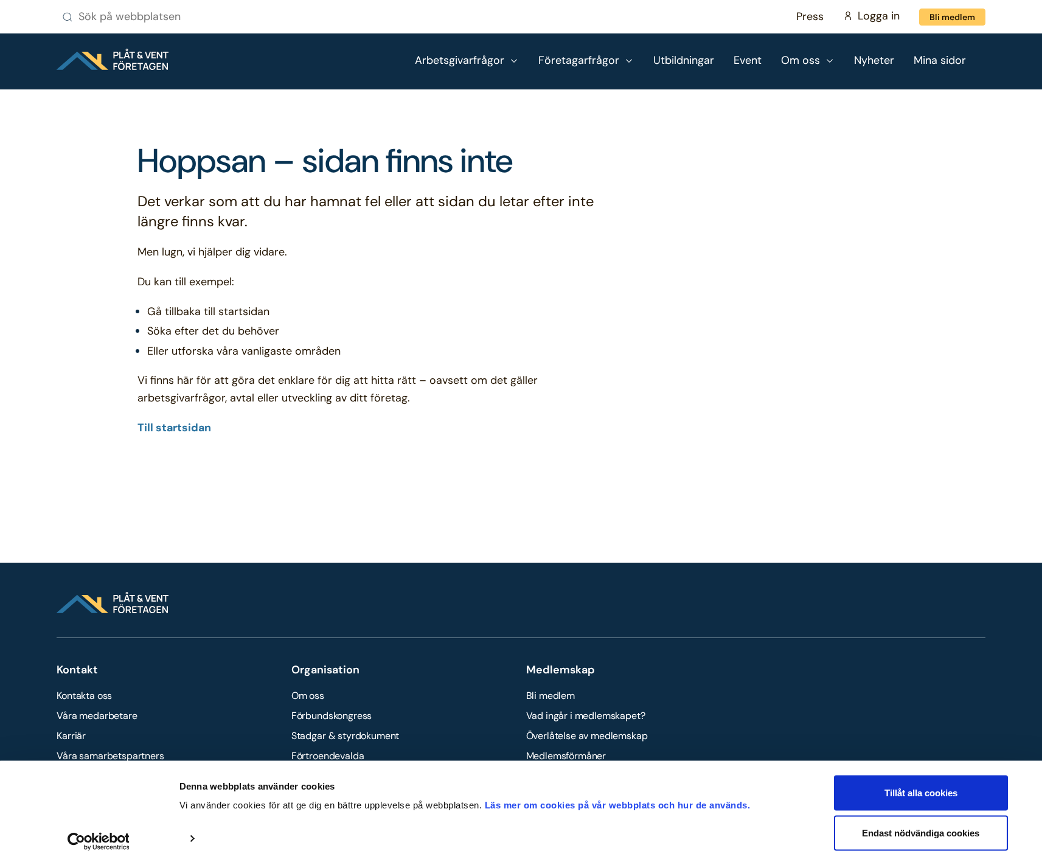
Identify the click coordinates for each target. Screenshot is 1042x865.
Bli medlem (952, 17)
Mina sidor (940, 60)
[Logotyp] (112, 59)
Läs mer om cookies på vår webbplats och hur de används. (618, 805)
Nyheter (874, 60)
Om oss (307, 695)
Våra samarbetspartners (110, 755)
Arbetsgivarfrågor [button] (459, 60)
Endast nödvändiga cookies (920, 832)
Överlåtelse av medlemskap (587, 735)
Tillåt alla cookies (920, 793)
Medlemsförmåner (566, 755)
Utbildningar (683, 60)
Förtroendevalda (327, 755)
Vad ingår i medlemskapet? (585, 715)
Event (748, 60)
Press (810, 16)
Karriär (71, 735)
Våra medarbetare (97, 715)
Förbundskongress (331, 715)
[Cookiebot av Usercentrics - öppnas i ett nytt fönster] (98, 841)
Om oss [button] (800, 60)
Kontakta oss (84, 695)
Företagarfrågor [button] (578, 60)
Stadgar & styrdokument (345, 735)
